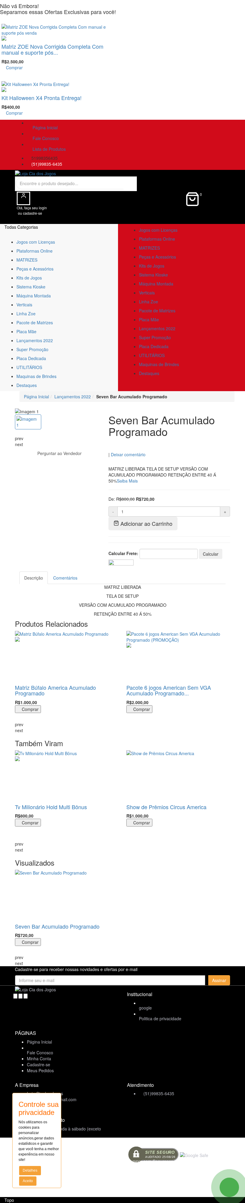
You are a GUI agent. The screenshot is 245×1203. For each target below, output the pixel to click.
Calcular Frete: (123, 553)
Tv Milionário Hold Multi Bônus (51, 807)
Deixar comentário (128, 454)
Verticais (24, 305)
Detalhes (30, 1170)
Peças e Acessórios (34, 269)
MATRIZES (26, 260)
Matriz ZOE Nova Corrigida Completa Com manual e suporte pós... (52, 49)
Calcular (210, 554)
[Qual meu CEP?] (121, 562)
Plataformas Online (34, 251)
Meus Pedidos (40, 1070)
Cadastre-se (38, 1064)
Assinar (219, 980)
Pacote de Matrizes (34, 322)
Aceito (28, 1181)
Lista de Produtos (48, 149)
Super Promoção (32, 349)
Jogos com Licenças (35, 242)
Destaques (26, 385)
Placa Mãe (26, 331)
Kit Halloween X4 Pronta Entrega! (41, 98)
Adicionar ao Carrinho (145, 523)
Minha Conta (39, 1058)
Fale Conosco (44, 138)
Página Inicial (44, 127)
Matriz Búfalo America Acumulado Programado (55, 690)
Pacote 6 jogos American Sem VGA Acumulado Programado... (168, 690)
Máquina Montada (33, 296)
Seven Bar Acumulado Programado (57, 926)
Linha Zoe (26, 314)
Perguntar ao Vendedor (59, 453)
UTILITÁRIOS (29, 367)
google (145, 1008)
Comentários (65, 578)
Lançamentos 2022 (34, 340)
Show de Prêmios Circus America (166, 807)
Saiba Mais (127, 481)
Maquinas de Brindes (36, 376)
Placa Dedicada (31, 358)
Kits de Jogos (29, 278)
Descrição (33, 578)
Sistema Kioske (30, 287)
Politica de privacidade (160, 1018)
